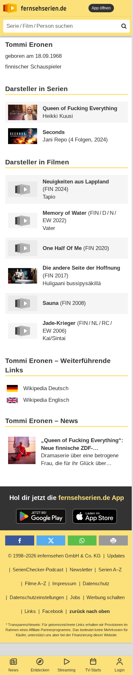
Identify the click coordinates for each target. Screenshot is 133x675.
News (13, 670)
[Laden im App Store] (95, 516)
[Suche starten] (124, 26)
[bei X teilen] (50, 540)
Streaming (66, 670)
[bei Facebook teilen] (19, 540)
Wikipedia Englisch (46, 400)
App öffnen (101, 8)
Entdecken (40, 670)
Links (30, 611)
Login (120, 670)
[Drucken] (113, 540)
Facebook (52, 611)
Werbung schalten (106, 597)
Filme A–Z (35, 583)
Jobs (75, 597)
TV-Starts (93, 670)
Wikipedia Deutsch (45, 388)
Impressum (64, 583)
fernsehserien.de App (91, 497)
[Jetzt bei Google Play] (41, 516)
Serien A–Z (110, 569)
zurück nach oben (89, 611)
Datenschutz (96, 583)
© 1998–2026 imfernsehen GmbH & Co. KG (54, 555)
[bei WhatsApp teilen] (82, 540)
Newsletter (81, 569)
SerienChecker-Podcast (38, 569)
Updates (116, 555)
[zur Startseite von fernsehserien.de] (10, 8)
